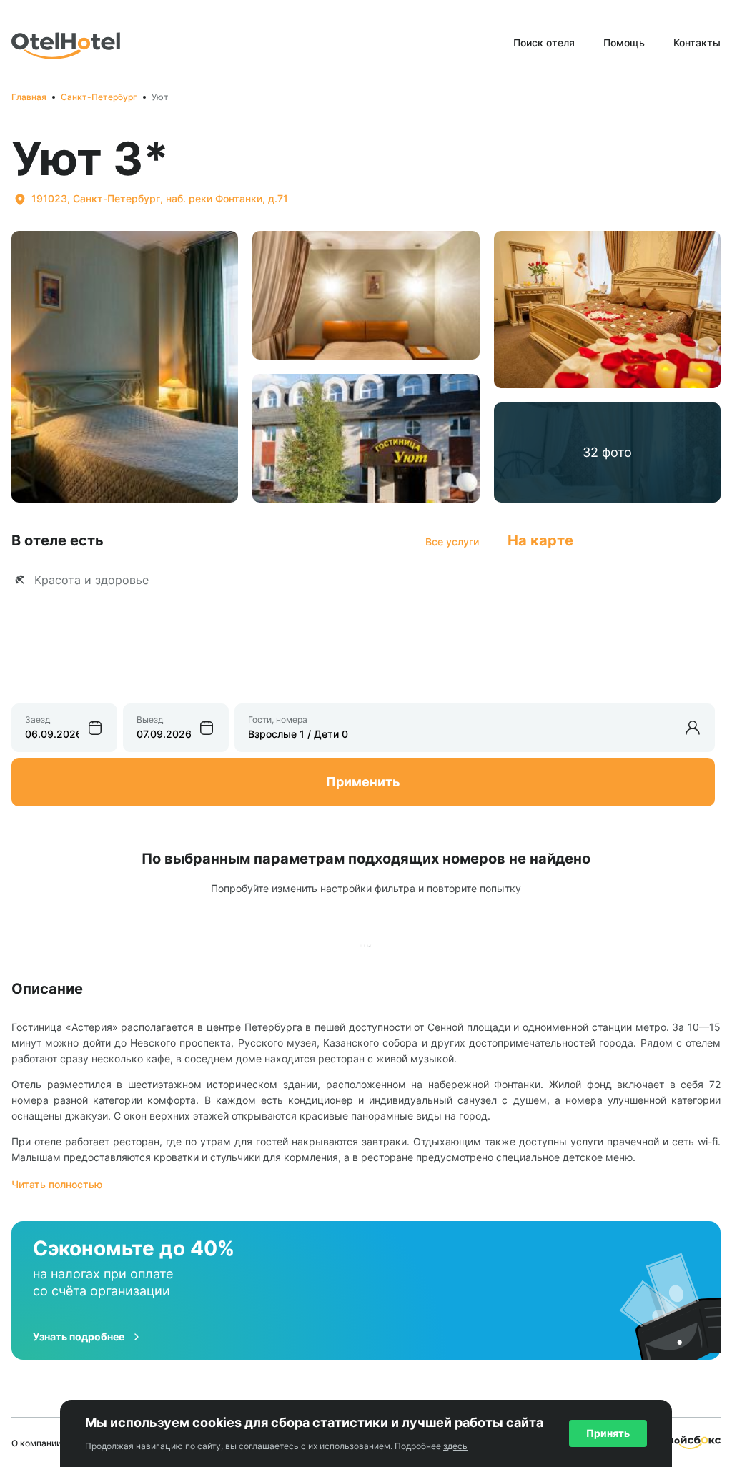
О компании (36, 1443)
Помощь (624, 42)
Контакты (697, 42)
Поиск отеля (544, 42)
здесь (455, 1446)
